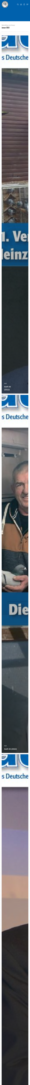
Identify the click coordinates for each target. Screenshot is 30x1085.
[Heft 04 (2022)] (15, 214)
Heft (5, 383)
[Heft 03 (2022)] (15, 574)
